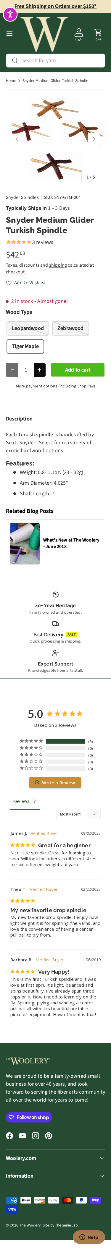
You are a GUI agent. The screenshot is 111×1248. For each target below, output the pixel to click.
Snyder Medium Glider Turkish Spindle (55, 81)
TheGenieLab (66, 1225)
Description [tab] (19, 418)
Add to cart (77, 370)
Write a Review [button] (58, 782)
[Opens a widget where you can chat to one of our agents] (89, 1237)
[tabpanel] (55, 464)
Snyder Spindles (22, 197)
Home (11, 81)
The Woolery (30, 1225)
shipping (58, 265)
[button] (98, 33)
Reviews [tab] (21, 801)
